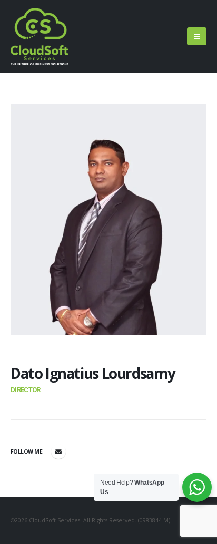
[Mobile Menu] (196, 36)
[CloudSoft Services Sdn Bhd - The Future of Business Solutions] (39, 36)
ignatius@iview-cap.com (58, 451)
